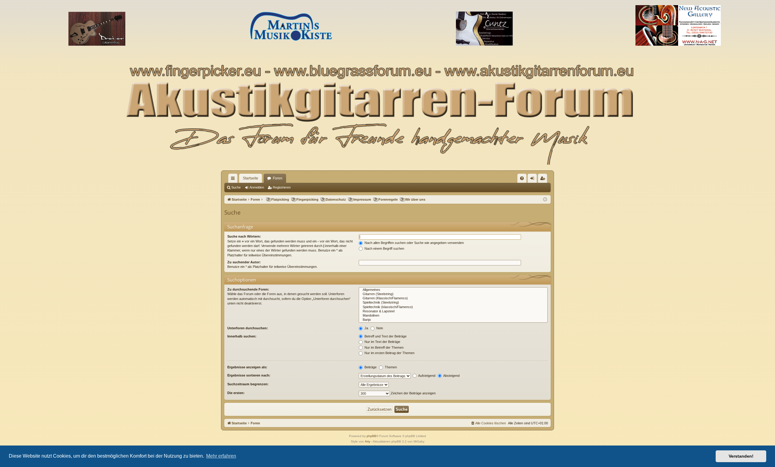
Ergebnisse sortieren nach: (248, 375)
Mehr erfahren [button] (221, 456)
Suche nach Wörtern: (244, 236)
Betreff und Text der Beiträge (385, 336)
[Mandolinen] (453, 316)
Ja (366, 328)
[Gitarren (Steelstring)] (453, 294)
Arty (367, 441)
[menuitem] (521, 178)
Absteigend (451, 375)
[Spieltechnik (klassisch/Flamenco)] (453, 307)
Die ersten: (236, 393)
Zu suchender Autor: (244, 262)
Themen (390, 367)
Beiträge (370, 367)
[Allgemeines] (453, 290)
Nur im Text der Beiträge (382, 342)
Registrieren (282, 187)
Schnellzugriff (234, 179)
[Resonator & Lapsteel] (453, 311)
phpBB (371, 436)
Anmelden (256, 187)
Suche (236, 187)
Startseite (250, 178)
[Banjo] (453, 320)
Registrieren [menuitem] (543, 179)
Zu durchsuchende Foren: (248, 289)
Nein (379, 328)
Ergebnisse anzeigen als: (247, 367)
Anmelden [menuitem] (533, 179)
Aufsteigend (426, 375)
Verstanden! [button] (741, 456)
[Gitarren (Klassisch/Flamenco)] (453, 298)
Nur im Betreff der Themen (384, 347)
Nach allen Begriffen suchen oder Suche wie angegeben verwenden (414, 243)
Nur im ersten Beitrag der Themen (389, 353)
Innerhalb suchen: (241, 336)
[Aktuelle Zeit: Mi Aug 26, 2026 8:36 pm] (545, 199)
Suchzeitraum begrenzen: (248, 384)
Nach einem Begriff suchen (384, 248)
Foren (277, 178)
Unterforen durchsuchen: (247, 328)
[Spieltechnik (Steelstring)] (453, 303)
